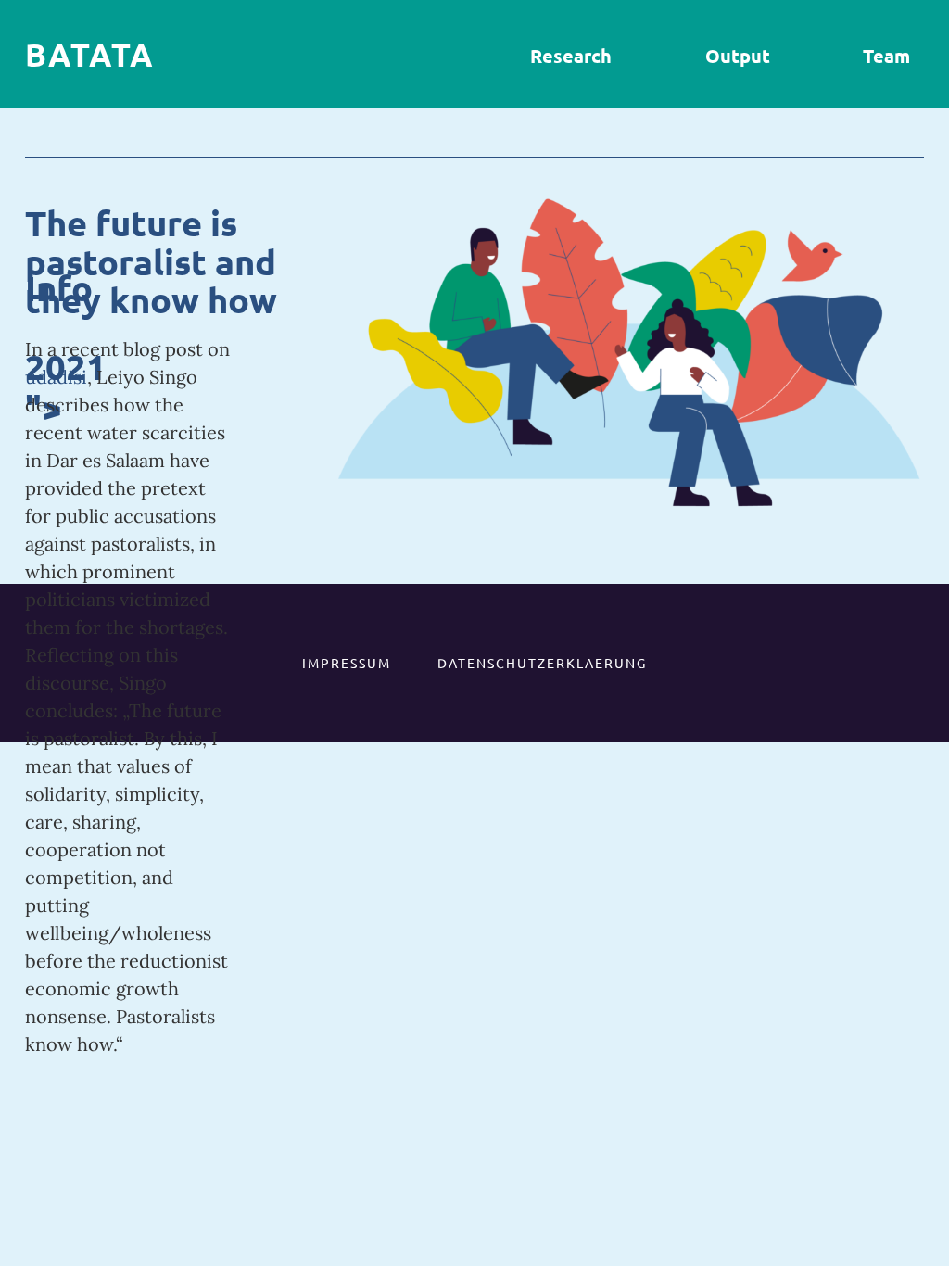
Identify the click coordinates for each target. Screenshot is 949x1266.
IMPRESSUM (346, 662)
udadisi (56, 376)
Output (737, 56)
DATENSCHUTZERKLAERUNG (542, 662)
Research (571, 56)
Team (886, 56)
